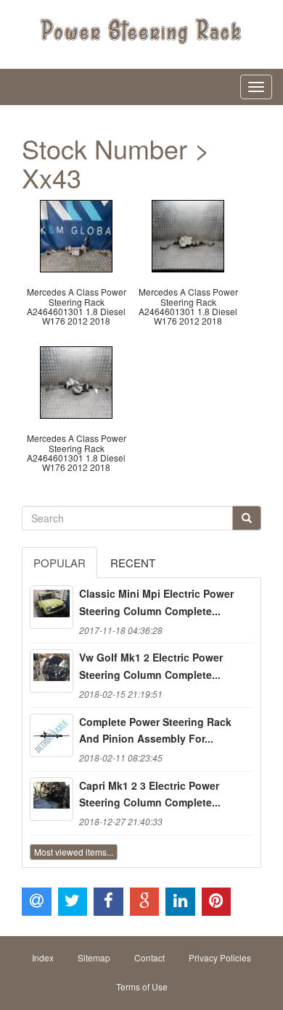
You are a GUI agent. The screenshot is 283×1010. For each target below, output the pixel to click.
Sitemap (94, 957)
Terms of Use (142, 986)
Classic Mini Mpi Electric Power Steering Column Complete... (156, 602)
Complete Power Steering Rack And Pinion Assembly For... (155, 730)
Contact (149, 957)
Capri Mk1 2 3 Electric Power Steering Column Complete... (150, 794)
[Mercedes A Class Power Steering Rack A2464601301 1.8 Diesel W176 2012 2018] (76, 234)
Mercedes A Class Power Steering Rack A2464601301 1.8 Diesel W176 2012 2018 (76, 306)
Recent (132, 562)
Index (43, 957)
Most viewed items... (73, 852)
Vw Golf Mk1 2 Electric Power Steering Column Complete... (151, 666)
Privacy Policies (220, 957)
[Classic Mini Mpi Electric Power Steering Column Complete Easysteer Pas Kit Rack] (51, 607)
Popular (59, 562)
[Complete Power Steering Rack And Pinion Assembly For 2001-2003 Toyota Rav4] (51, 735)
